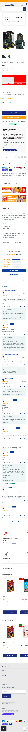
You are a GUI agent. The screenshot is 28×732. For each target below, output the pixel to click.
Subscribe (6, 696)
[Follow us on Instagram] (8, 711)
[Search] (24, 9)
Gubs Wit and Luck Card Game (9, 596)
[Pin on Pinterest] (19, 157)
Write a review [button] (14, 270)
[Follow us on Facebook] (3, 711)
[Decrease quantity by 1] (8, 107)
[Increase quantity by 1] (16, 107)
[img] (5, 293)
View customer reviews (9, 150)
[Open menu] (2, 4)
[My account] (22, 5)
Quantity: (4, 107)
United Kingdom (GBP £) (6, 703)
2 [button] (12, 443)
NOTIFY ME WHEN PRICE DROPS (14, 117)
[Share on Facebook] (16, 157)
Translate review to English (9, 483)
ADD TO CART (14, 112)
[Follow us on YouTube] (14, 711)
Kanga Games (6, 594)
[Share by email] (25, 157)
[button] (14, 19)
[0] (25, 5)
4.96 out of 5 (18, 254)
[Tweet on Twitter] (22, 157)
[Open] (3, 728)
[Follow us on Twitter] (6, 711)
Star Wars (4, 68)
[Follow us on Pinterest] (11, 711)
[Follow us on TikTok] (17, 711)
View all (24, 574)
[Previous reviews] (3, 19)
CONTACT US (14, 1)
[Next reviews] (25, 19)
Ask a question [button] (14, 274)
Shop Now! (14, 542)
